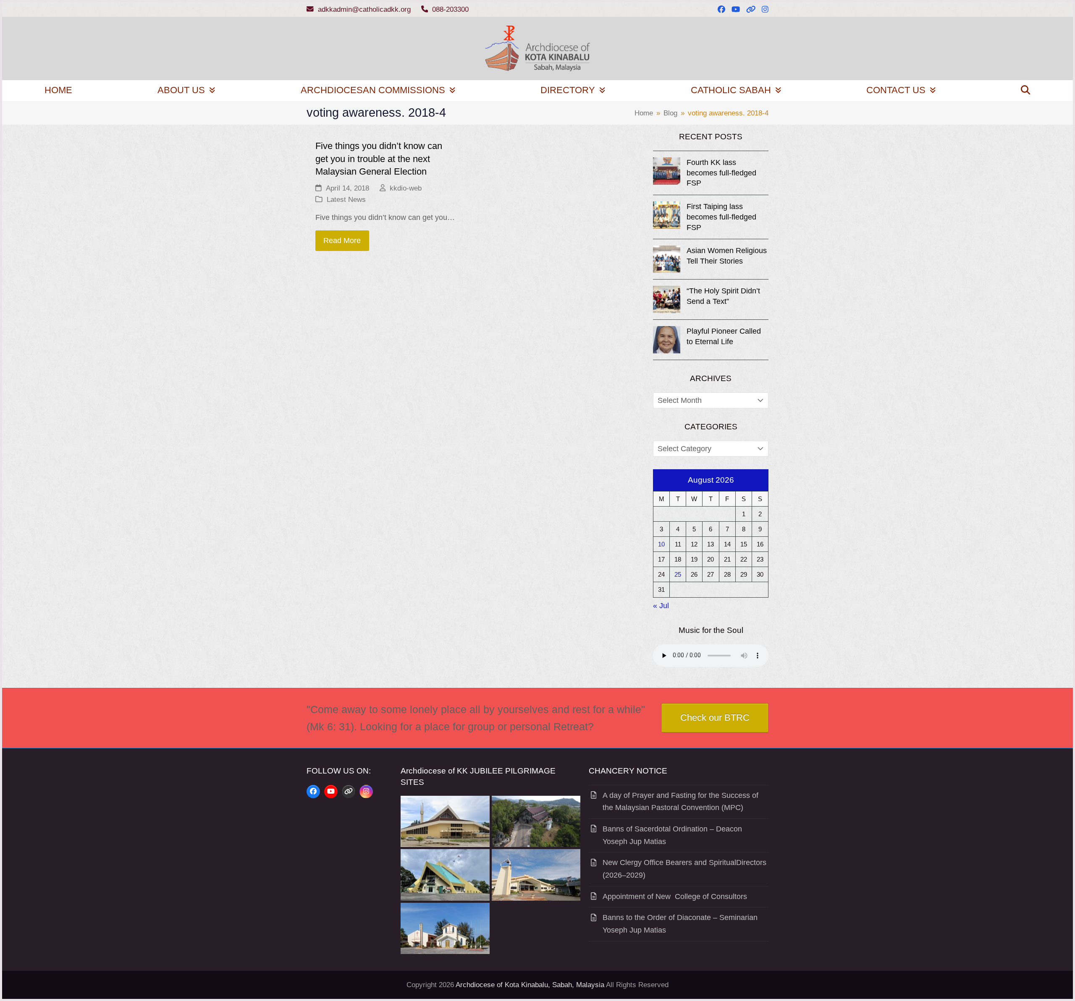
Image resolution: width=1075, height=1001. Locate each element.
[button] (1025, 90)
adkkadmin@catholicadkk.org (364, 9)
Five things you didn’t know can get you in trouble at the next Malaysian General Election (378, 159)
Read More (342, 240)
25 (677, 574)
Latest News (346, 200)
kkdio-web (406, 188)
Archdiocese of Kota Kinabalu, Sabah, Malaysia (530, 985)
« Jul (661, 605)
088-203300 (450, 9)
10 (661, 544)
